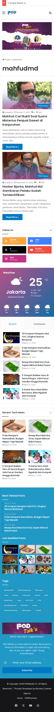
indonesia (26, 595)
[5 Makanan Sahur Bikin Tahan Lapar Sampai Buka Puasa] (44, 559)
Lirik (39, 600)
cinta (6, 595)
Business (39, 590)
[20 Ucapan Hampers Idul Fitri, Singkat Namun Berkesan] (11, 337)
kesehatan (8, 600)
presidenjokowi (10, 605)
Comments (39, 324)
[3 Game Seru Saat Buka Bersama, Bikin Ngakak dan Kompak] (11, 393)
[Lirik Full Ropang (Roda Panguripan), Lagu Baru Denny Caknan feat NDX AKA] (10, 569)
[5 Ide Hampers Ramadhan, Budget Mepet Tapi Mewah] (11, 351)
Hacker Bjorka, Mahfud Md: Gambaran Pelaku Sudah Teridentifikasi (22, 190)
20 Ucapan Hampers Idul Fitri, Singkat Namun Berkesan (35, 336)
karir (46, 595)
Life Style (29, 600)
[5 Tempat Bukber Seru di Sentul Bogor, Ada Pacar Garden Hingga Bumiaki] (11, 379)
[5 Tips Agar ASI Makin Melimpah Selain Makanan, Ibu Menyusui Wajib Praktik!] (27, 569)
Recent (12, 324)
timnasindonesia (11, 610)
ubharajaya (26, 610)
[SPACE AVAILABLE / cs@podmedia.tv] (27, 35)
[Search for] (50, 13)
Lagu (19, 600)
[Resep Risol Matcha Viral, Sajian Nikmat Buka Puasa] (11, 366)
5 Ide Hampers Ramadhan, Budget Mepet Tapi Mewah (36, 351)
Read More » (12, 147)
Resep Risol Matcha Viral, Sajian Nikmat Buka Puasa (36, 364)
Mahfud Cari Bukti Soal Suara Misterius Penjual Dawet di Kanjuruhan (24, 120)
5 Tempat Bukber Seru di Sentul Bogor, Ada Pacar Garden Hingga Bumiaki (35, 378)
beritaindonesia (24, 590)
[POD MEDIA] (12, 12)
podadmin (9, 112)
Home (7, 59)
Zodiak (38, 610)
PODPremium (31, 698)
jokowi (37, 595)
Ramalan (24, 605)
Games (15, 595)
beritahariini (9, 590)
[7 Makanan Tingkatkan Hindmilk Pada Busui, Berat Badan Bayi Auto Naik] (44, 569)
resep (34, 605)
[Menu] (3, 13)
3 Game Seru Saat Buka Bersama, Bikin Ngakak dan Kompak (35, 392)
